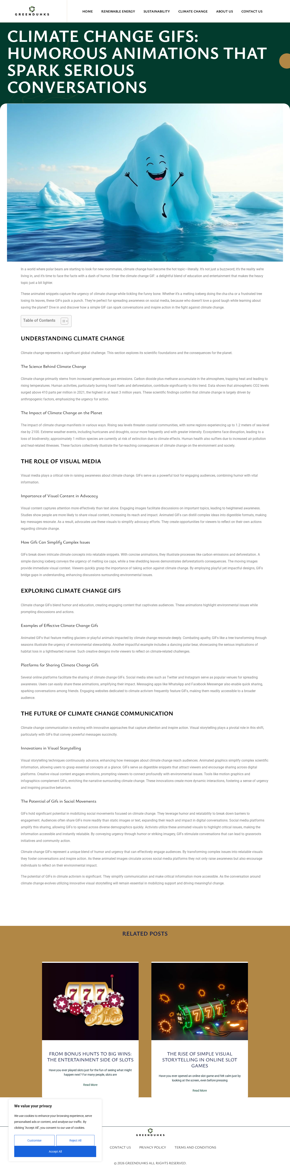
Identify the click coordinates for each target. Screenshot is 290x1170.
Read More (90, 1084)
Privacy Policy (152, 1147)
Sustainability (157, 11)
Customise (34, 1140)
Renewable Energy (118, 11)
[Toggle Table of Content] (62, 321)
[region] (55, 1130)
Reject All (75, 1140)
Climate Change (193, 11)
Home (87, 11)
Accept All (55, 1151)
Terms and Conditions (195, 1147)
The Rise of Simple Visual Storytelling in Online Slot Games (199, 1059)
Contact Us (251, 11)
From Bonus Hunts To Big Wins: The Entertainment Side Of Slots (90, 1056)
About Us (224, 11)
